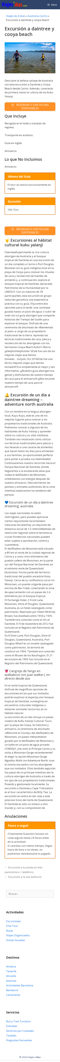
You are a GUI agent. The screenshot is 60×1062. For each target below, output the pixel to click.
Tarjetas (11, 1035)
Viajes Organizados (18, 935)
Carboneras (13, 995)
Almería (11, 966)
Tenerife (11, 971)
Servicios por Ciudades (20, 1031)
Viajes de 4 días (15, 16)
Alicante (11, 976)
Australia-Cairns (37, 16)
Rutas (9, 930)
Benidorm (12, 990)
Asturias (11, 980)
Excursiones (13, 921)
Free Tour (12, 926)
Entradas (11, 1026)
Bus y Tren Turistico (18, 1021)
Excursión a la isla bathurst (24, 877)
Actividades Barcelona (19, 985)
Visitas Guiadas (15, 940)
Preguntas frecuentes (19, 1040)
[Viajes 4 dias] (15, 4)
